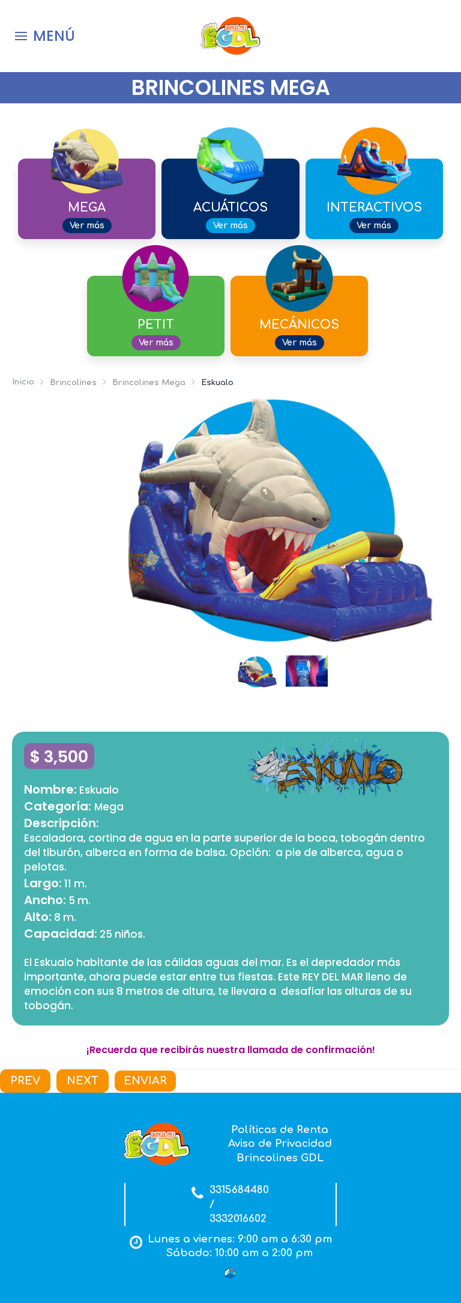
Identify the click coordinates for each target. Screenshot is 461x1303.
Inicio (23, 382)
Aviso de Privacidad (280, 1143)
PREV (25, 1081)
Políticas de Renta (279, 1129)
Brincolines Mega (148, 382)
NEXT (82, 1081)
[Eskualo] (282, 518)
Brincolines (73, 382)
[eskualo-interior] (306, 670)
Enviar (145, 1081)
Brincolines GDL (280, 1158)
